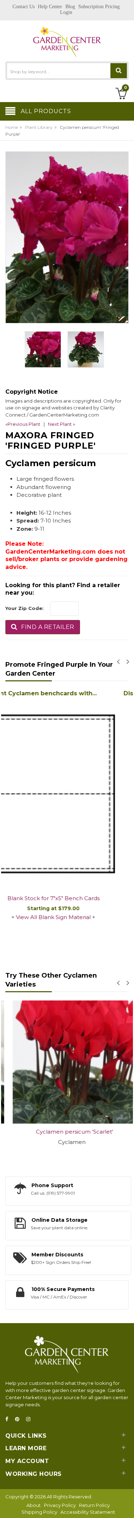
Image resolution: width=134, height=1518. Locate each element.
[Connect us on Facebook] (9, 1419)
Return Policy (94, 1505)
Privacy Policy (60, 1505)
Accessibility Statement (87, 1512)
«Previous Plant (22, 424)
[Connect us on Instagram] (30, 1419)
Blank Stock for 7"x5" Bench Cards (67, 898)
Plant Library (39, 127)
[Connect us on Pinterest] (19, 1419)
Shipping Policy (39, 1512)
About (33, 1505)
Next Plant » (61, 424)
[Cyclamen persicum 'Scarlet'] (67, 1062)
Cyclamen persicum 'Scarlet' (67, 1131)
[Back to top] (126, 1505)
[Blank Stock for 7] (67, 794)
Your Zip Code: (24, 608)
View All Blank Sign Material (67, 917)
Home (11, 127)
